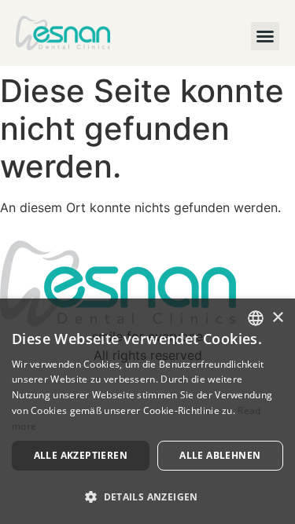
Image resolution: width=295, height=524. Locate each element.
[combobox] (256, 318)
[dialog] (147, 411)
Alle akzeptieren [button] (80, 455)
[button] (265, 36)
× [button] (277, 318)
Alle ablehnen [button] (219, 455)
